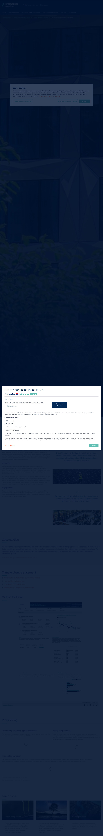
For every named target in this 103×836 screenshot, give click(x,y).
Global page (9, 446)
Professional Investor (59, 405)
